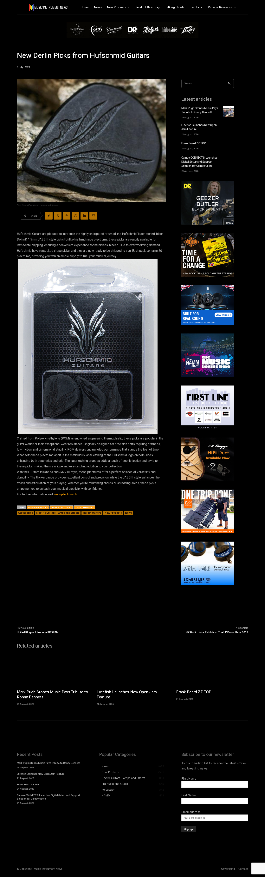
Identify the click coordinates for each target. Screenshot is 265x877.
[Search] (229, 83)
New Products (113, 512)
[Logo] (48, 7)
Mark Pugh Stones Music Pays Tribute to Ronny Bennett (199, 110)
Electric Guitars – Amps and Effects (57, 512)
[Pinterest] (66, 216)
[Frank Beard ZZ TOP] (228, 145)
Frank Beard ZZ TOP (193, 143)
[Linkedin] (84, 216)
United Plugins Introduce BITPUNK (37, 632)
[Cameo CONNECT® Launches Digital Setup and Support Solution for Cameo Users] (228, 161)
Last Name (188, 795)
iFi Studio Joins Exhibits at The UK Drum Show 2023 (217, 632)
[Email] (93, 216)
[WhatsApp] (75, 216)
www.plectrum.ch (65, 494)
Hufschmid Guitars (38, 507)
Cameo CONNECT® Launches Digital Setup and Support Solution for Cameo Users (199, 162)
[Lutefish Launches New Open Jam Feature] (228, 128)
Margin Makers (92, 512)
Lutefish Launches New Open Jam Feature (127, 694)
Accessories (25, 512)
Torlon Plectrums (84, 507)
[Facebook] (49, 216)
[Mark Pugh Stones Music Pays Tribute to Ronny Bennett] (228, 111)
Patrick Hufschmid (61, 507)
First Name (188, 778)
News (128, 512)
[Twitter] (57, 216)
